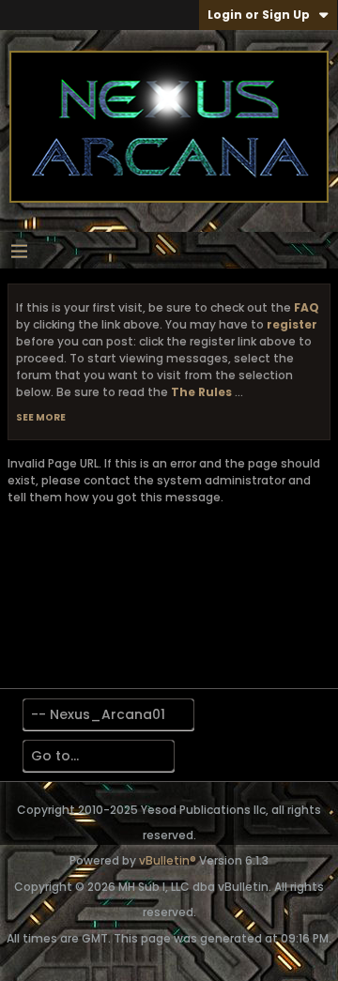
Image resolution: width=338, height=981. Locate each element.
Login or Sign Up (258, 15)
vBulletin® (167, 860)
